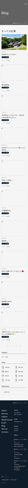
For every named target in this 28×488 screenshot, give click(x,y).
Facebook (16, 430)
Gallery (4, 417)
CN (7, 476)
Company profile (5, 479)
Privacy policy (13, 479)
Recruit (4, 429)
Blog (3, 426)
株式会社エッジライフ (17, 23)
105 (16, 346)
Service (4, 414)
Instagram (16, 428)
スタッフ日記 (4, 356)
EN (5, 476)
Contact (4, 432)
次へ (20, 346)
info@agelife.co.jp (18, 421)
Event (3, 423)
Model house (6, 420)
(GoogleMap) (20, 446)
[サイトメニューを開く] (26, 4)
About (4, 410)
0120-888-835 (17, 412)
